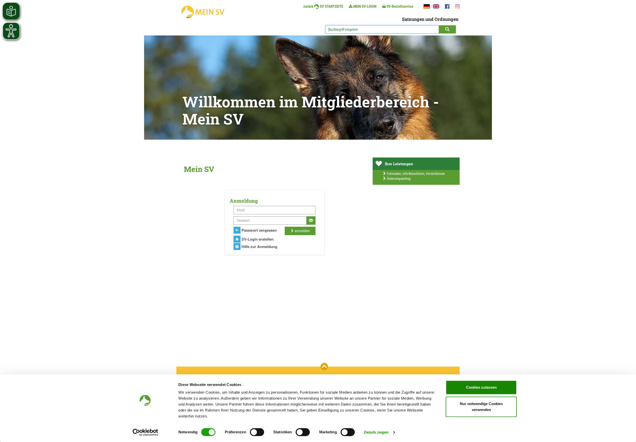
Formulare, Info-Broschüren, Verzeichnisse (415, 174)
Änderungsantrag (398, 179)
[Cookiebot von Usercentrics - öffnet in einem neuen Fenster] (145, 432)
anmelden (302, 231)
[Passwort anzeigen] (311, 220)
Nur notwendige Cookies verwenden (481, 407)
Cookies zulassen (481, 387)
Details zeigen (376, 432)
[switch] (257, 432)
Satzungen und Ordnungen (430, 19)
